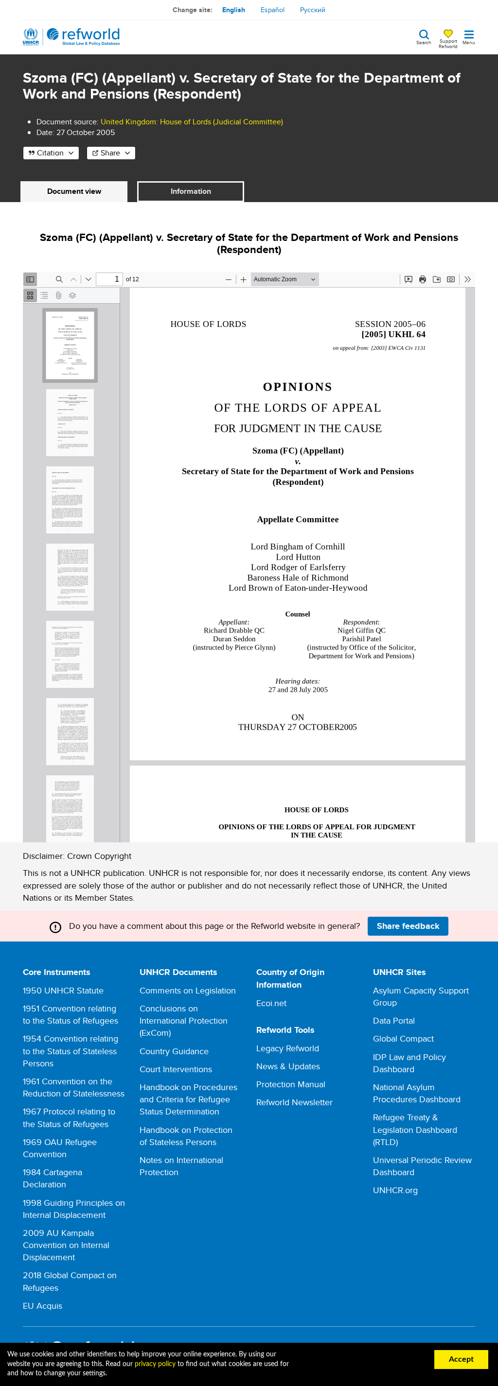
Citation (50, 152)
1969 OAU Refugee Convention (60, 1148)
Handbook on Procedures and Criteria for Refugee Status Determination (188, 1099)
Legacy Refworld (287, 1048)
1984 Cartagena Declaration (52, 1178)
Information (191, 191)
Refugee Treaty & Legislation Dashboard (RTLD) (415, 1129)
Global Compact (403, 1038)
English (233, 10)
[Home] (71, 37)
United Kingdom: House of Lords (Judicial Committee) (192, 121)
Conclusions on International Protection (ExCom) (184, 1020)
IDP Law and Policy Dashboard (409, 1063)
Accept (461, 1359)
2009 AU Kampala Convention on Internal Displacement (66, 1245)
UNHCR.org (395, 1190)
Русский (312, 10)
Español (273, 10)
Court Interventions (176, 1069)
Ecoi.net (271, 1003)
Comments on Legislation (188, 990)
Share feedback (408, 926)
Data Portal (394, 1020)
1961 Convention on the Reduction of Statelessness (73, 1087)
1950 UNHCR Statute (63, 990)
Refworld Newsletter (294, 1102)
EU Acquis (42, 1306)
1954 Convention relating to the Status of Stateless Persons (70, 1050)
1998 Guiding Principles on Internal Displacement (74, 1209)
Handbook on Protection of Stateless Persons (186, 1136)
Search (423, 42)
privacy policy (155, 1364)
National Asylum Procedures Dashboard (417, 1093)
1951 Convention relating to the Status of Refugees (70, 1014)
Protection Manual (290, 1084)
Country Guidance (174, 1051)
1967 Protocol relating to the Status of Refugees (69, 1117)
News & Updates (288, 1066)
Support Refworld (448, 43)
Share (110, 152)
